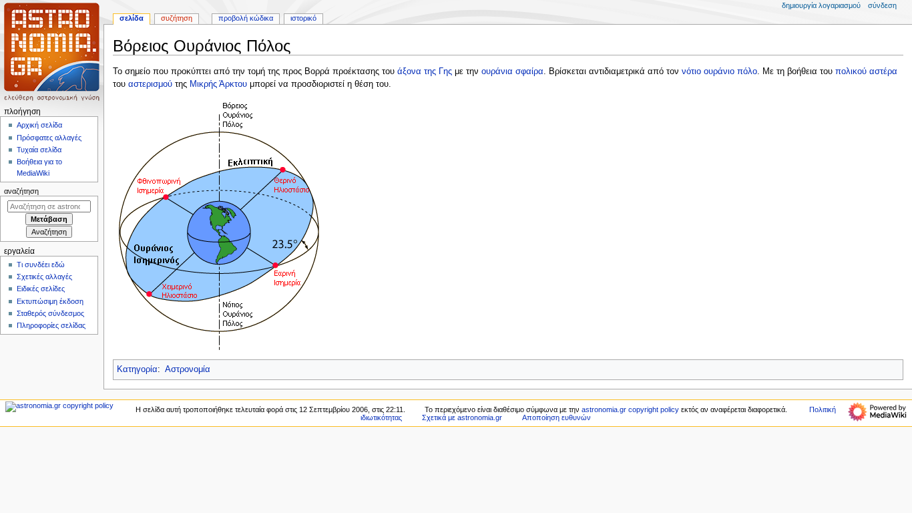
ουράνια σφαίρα (512, 71)
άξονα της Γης (424, 71)
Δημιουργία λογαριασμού (821, 5)
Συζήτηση (176, 18)
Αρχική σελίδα (39, 125)
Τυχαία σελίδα (39, 150)
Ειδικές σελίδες (41, 289)
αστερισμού (150, 84)
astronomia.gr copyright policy (630, 409)
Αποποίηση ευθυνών (556, 417)
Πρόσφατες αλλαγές (49, 138)
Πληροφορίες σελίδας (51, 325)
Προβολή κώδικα (245, 18)
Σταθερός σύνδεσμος (50, 313)
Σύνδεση (882, 5)
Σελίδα (132, 18)
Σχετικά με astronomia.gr (462, 417)
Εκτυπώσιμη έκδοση (50, 301)
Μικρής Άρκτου (218, 84)
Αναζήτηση (21, 191)
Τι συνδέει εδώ (41, 265)
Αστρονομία (187, 369)
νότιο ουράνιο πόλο (719, 71)
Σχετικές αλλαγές (44, 277)
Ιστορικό (303, 18)
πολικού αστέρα (866, 71)
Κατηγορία (137, 369)
